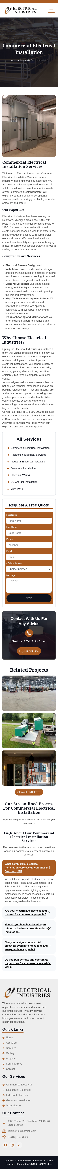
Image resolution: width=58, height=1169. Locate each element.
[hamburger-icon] (51, 10)
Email (9, 551)
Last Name (11, 527)
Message (10, 575)
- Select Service (14, 563)
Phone (9, 539)
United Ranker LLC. (40, 1163)
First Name (11, 515)
